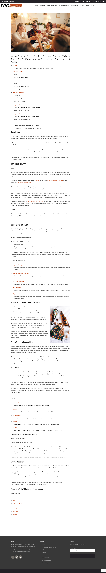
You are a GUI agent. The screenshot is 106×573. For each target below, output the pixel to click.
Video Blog (15, 511)
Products (42, 5)
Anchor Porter (20, 220)
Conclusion (15, 123)
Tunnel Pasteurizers (52, 5)
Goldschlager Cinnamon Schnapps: (21, 273)
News (93, 5)
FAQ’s (43, 544)
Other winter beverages (18, 92)
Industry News (16, 519)
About (87, 5)
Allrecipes (15, 409)
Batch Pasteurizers (64, 5)
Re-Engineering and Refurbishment (49, 547)
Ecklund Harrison (45, 557)
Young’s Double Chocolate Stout (55, 180)
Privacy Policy (45, 562)
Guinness (37, 180)
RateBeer (15, 421)
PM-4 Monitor (74, 5)
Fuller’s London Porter (41, 220)
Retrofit (82, 5)
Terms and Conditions (46, 560)
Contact (14, 500)
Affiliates (44, 552)
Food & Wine (16, 427)
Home (36, 5)
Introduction (15, 65)
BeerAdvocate (16, 403)
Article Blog (15, 508)
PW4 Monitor (16, 514)
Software (44, 549)
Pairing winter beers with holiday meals (22, 105)
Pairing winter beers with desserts (21, 114)
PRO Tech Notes (45, 555)
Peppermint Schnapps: (18, 265)
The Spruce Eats (16, 415)
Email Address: (73, 548)
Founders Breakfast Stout (24, 182)
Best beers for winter (18, 71)
